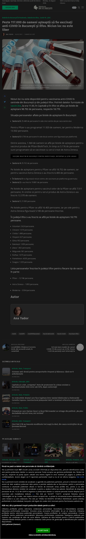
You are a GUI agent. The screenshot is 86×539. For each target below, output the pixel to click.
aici (33, 494)
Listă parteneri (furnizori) (11, 524)
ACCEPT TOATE (43, 530)
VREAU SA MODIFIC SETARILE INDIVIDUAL (42, 535)
